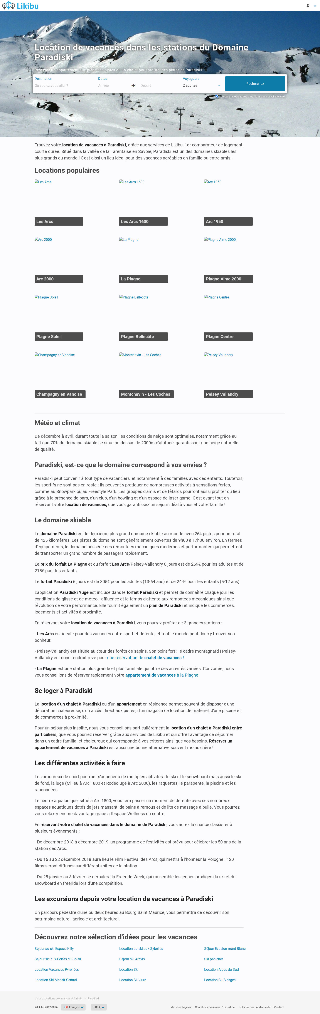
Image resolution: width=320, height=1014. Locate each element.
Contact (279, 1007)
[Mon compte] (311, 5)
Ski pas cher (213, 959)
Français (74, 1007)
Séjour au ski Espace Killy (54, 949)
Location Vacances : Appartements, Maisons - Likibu (20, 5)
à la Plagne (161, 675)
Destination (43, 79)
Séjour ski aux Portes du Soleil (58, 959)
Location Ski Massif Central (56, 980)
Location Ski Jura (132, 980)
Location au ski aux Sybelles (141, 949)
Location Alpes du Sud (221, 969)
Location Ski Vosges (220, 980)
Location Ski (128, 969)
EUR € (97, 1007)
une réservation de (145, 657)
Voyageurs (191, 79)
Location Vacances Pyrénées (57, 969)
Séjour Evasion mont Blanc (225, 949)
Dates (102, 79)
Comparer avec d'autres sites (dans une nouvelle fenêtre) (251, 96)
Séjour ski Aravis (132, 959)
